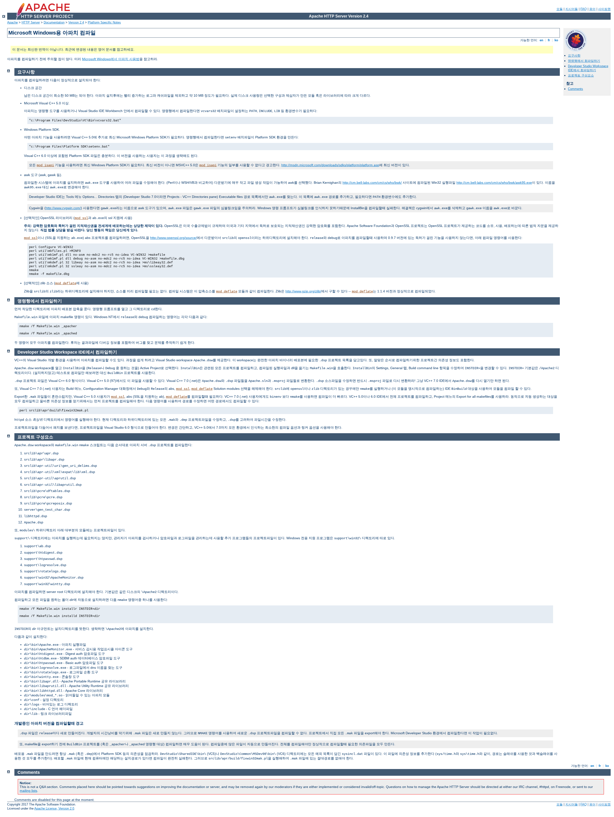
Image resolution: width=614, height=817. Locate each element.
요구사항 (574, 55)
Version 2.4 (76, 22)
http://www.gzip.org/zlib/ (303, 291)
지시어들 (571, 9)
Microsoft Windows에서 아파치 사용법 (110, 59)
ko (556, 40)
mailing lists (28, 791)
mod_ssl (81, 218)
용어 (592, 9)
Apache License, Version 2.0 (54, 808)
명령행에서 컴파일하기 (584, 61)
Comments (575, 89)
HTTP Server (31, 22)
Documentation (54, 22)
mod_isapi (45, 165)
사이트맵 (604, 9)
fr (549, 40)
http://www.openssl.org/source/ (173, 238)
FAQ (583, 9)
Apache (12, 22)
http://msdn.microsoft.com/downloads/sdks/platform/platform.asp (330, 165)
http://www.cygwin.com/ (63, 208)
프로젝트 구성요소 (581, 75)
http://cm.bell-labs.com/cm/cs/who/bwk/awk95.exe (494, 182)
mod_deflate (65, 283)
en (541, 40)
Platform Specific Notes (104, 22)
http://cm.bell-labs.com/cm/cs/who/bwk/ (372, 182)
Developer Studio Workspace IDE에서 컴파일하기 (588, 68)
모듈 (559, 9)
